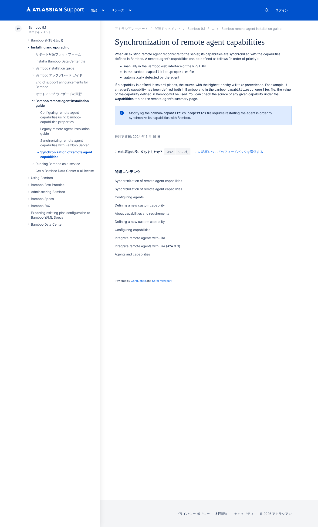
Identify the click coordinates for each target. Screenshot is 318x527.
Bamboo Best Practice (47, 185)
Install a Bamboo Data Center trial (61, 61)
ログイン (281, 10)
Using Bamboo (42, 178)
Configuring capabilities (132, 230)
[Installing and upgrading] (213, 29)
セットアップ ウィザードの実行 (59, 94)
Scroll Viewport (162, 280)
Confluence (138, 280)
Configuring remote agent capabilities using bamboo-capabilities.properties (60, 117)
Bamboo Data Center (47, 224)
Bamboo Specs (42, 199)
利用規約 (222, 514)
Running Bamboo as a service (58, 164)
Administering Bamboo (48, 192)
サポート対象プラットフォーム (58, 54)
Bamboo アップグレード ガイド (59, 75)
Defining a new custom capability (140, 205)
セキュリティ (244, 514)
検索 (267, 10)
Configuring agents (129, 197)
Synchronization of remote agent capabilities (148, 181)
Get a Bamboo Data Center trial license (65, 171)
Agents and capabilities (132, 254)
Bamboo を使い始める (47, 40)
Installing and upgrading (50, 47)
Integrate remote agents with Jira (140, 238)
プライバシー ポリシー (193, 514)
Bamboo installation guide (55, 68)
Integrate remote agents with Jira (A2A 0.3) (147, 246)
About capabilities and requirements (142, 213)
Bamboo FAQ (41, 206)
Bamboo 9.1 (37, 27)
